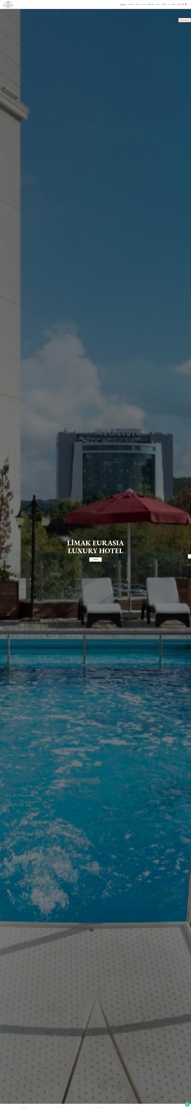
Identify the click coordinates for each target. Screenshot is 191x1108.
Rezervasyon (184, 20)
